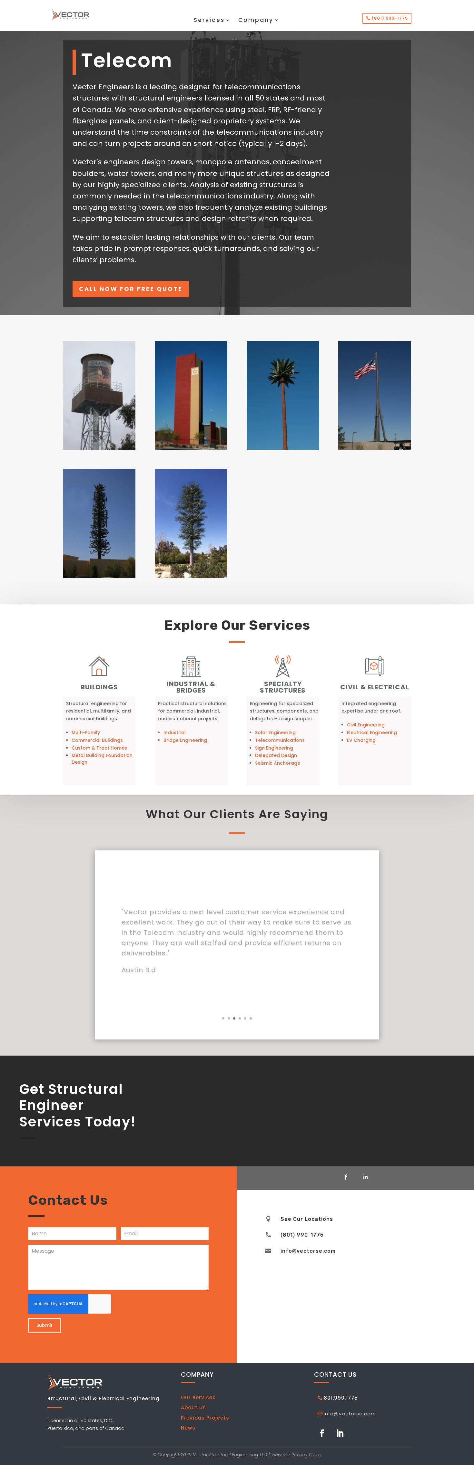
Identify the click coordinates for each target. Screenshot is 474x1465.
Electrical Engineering (372, 732)
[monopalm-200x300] (283, 448)
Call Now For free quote (131, 289)
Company (255, 21)
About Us (193, 1407)
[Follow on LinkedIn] (365, 1177)
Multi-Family (86, 732)
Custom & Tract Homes (99, 748)
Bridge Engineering (185, 740)
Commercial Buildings (97, 740)
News (188, 1427)
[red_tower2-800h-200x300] (191, 448)
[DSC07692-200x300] (99, 448)
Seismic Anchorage (277, 763)
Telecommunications (280, 740)
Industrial (174, 732)
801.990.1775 (341, 1397)
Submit (44, 1325)
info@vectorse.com (350, 1413)
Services (209, 21)
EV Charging (361, 740)
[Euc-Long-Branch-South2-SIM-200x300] (191, 576)
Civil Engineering (366, 725)
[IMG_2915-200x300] (374, 448)
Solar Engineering (275, 732)
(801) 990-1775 (389, 18)
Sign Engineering (274, 748)
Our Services (198, 1397)
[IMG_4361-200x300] (99, 576)
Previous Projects (205, 1417)
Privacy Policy (306, 1454)
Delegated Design (276, 755)
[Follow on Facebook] (346, 1177)
